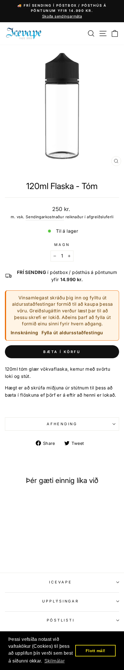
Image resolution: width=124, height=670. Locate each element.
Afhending (62, 424)
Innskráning (24, 332)
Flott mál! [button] (96, 650)
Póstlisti (61, 620)
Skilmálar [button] (54, 660)
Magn (61, 244)
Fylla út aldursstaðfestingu (72, 332)
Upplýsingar (60, 601)
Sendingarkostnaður (45, 216)
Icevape (60, 582)
